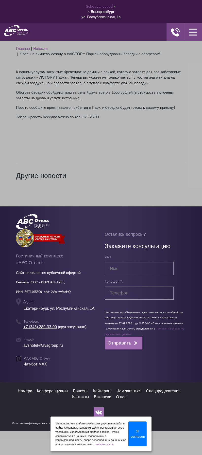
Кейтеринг (102, 391)
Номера (25, 391)
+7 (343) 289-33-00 (40, 327)
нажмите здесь (104, 444)
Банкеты (80, 391)
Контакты (80, 397)
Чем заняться (129, 391)
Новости (40, 48)
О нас (121, 397)
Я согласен (138, 433)
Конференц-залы (52, 391)
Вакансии (102, 397)
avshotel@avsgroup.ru (43, 345)
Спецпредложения (163, 391)
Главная (23, 48)
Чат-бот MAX (35, 364)
